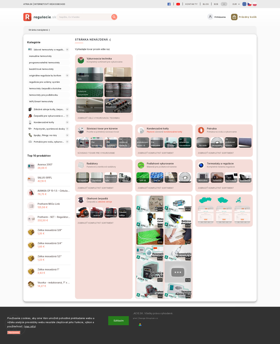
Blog (206, 4)
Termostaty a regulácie (220, 163)
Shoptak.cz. (152, 318)
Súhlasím (119, 320)
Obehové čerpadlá (97, 198)
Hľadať (114, 17)
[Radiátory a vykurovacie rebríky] (118, 74)
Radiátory (92, 163)
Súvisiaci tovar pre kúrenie (102, 128)
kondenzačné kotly (173, 132)
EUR (235, 4)
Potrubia (212, 128)
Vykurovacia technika (99, 58)
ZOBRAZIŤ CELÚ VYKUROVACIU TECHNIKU (99, 118)
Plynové (151, 132)
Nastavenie (14, 332)
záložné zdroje (105, 202)
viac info (30, 326)
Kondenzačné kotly (158, 128)
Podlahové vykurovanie (160, 163)
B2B (216, 4)
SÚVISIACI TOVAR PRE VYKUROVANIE (96, 153)
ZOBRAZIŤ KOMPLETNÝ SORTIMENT (156, 153)
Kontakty (191, 4)
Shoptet (133, 318)
